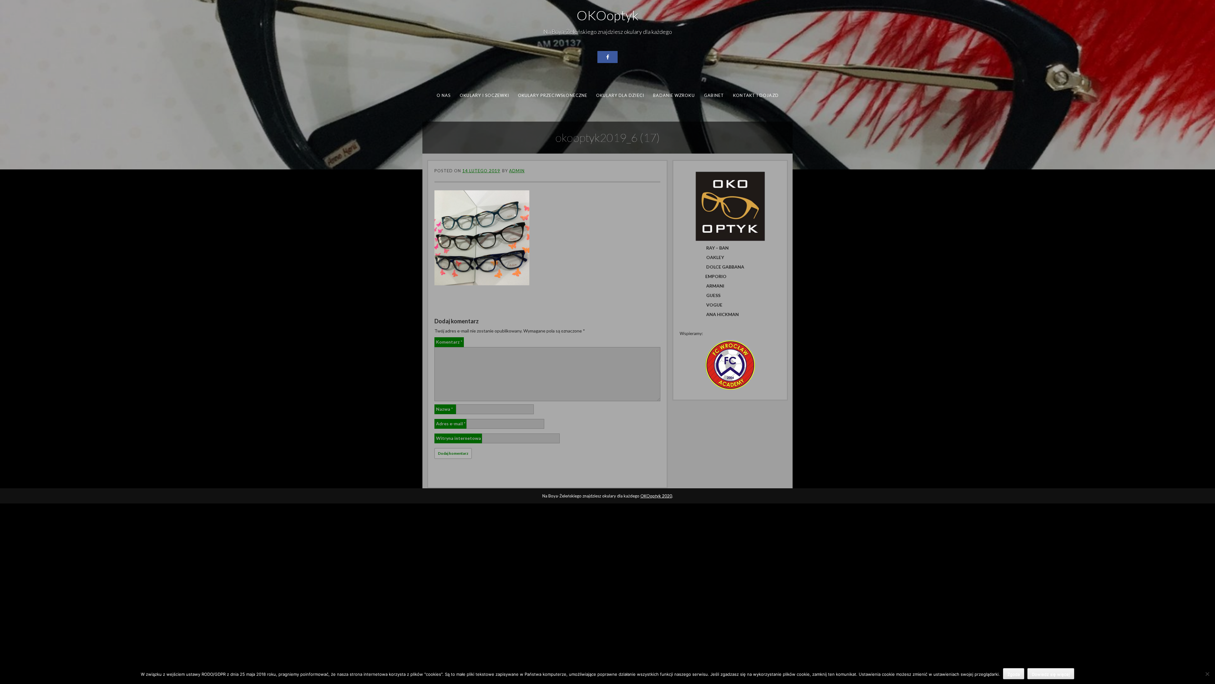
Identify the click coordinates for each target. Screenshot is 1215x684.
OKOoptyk (607, 15)
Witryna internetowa (458, 438)
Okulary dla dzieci (620, 95)
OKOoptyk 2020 (656, 495)
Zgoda (1013, 674)
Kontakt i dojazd (755, 95)
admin (517, 170)
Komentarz (449, 342)
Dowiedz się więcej (1051, 674)
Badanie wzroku (674, 95)
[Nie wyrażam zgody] (1207, 674)
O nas (444, 95)
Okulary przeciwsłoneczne (552, 95)
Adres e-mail (450, 423)
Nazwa (444, 409)
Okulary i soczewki (484, 95)
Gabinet (714, 95)
